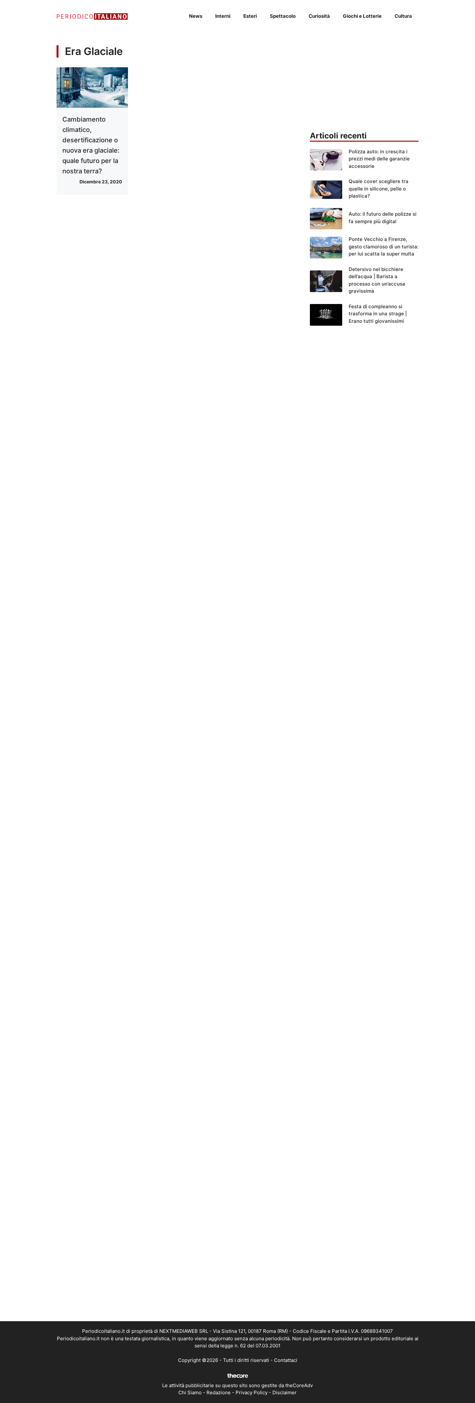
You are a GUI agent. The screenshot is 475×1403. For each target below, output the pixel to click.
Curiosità (319, 16)
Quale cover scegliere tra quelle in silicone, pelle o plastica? (378, 188)
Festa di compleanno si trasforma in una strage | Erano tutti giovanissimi (378, 313)
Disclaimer (284, 1392)
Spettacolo (283, 16)
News (195, 16)
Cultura (403, 16)
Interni (222, 16)
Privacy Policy (252, 1392)
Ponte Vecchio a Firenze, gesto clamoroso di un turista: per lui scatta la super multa (383, 246)
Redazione (218, 1392)
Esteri (250, 16)
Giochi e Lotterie (362, 16)
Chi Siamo (190, 1392)
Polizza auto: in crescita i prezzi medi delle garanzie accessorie (379, 158)
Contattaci (285, 1360)
